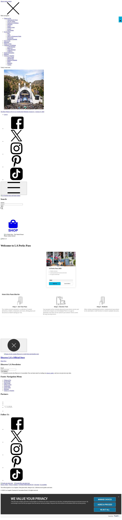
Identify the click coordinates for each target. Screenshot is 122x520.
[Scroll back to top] (1, 493)
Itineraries (6, 42)
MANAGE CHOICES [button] (105, 499)
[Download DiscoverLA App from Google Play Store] (22, 483)
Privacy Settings (13, 484)
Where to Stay (7, 43)
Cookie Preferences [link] (26, 484)
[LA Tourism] (10, 195)
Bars (8, 33)
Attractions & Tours (12, 20)
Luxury (9, 29)
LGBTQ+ (10, 51)
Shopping (9, 24)
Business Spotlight (12, 39)
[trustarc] (116, 516)
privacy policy (50, 373)
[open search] (61, 213)
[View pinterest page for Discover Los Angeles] (16, 167)
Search (2, 202)
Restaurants (10, 38)
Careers (9, 64)
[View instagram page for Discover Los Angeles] (16, 154)
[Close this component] (14, 345)
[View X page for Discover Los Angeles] (16, 141)
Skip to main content (6, 1)
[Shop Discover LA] (14, 231)
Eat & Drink (7, 32)
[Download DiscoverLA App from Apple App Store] (7, 483)
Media (9, 61)
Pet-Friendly (10, 30)
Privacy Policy (4, 484)
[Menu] (14, 188)
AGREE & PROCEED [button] (105, 504)
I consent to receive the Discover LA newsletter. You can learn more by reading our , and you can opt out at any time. (37, 373)
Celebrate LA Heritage (10, 45)
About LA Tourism (9, 55)
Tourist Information (9, 52)
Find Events (7, 40)
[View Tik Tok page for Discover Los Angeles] (16, 179)
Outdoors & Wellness (13, 23)
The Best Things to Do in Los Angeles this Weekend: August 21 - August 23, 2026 (22, 111)
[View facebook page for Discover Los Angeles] (16, 128)
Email (2, 368)
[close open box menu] (13, 14)
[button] (118, 497)
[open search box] (61, 213)
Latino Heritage (11, 49)
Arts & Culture (11, 21)
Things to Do (7, 18)
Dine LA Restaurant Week (14, 36)
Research (9, 63)
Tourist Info (7, 386)
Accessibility (43, 484)
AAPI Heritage (11, 46)
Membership (10, 58)
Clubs (8, 35)
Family (9, 26)
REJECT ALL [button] (104, 509)
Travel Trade (10, 57)
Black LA (10, 48)
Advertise (36, 484)
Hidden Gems (11, 27)
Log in (5, 114)
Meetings (6, 54)
